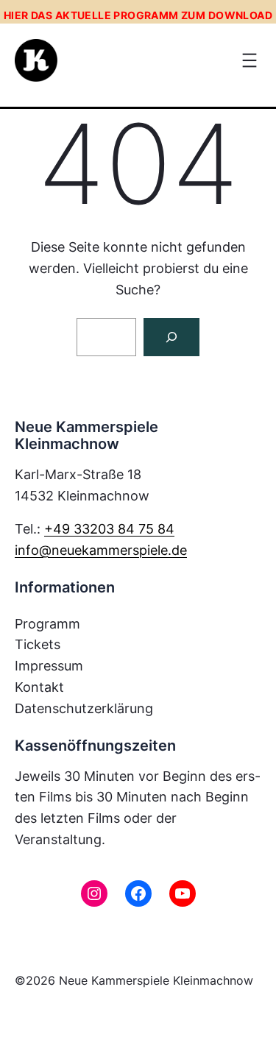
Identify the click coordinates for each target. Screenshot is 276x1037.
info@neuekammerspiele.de (101, 550)
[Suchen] (171, 337)
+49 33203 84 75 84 (109, 529)
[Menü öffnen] (249, 60)
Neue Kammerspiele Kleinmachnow (156, 980)
